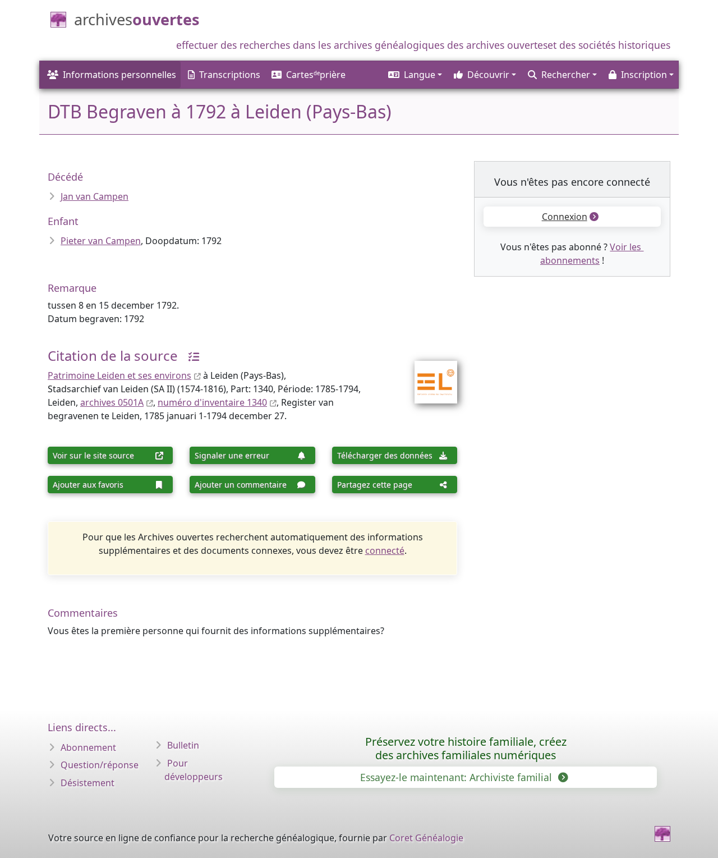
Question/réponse (100, 765)
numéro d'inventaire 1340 (212, 402)
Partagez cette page (374, 484)
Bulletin (183, 745)
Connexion (564, 216)
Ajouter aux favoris (88, 484)
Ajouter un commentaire (241, 484)
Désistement (87, 783)
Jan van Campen (94, 196)
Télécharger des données (384, 455)
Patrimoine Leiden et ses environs (119, 375)
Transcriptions (229, 74)
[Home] (662, 834)
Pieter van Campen (101, 241)
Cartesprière (316, 74)
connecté (384, 550)
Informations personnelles (119, 74)
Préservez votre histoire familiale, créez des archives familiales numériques (466, 748)
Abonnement (88, 747)
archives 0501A (112, 402)
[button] (414, 74)
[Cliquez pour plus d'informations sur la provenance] (189, 355)
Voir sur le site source (93, 455)
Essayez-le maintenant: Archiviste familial (457, 777)
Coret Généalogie (426, 838)
